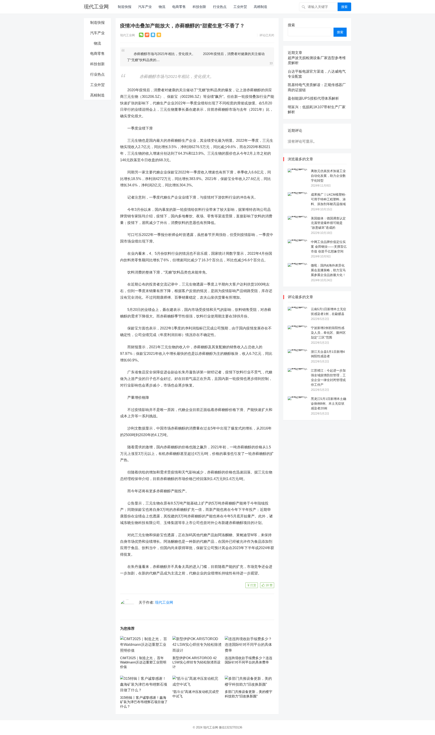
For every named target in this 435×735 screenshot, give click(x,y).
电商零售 (179, 7)
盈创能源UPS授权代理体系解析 (313, 98)
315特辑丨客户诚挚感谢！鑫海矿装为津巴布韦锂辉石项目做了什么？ (144, 702)
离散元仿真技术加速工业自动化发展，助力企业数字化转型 (328, 175)
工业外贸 (240, 7)
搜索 (344, 7)
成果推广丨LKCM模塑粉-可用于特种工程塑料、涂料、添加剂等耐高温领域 (328, 199)
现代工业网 (96, 7)
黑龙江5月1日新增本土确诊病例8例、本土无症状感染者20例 (328, 403)
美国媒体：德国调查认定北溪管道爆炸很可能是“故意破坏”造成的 (328, 223)
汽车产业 (145, 7)
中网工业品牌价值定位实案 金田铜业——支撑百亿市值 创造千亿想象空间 (329, 246)
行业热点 (220, 7)
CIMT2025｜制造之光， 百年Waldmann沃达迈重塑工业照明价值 (143, 662)
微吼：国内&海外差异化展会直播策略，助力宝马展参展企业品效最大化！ (328, 270)
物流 (162, 7)
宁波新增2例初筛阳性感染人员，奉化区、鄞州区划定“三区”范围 (328, 332)
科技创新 (199, 7)
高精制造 (260, 7)
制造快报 (124, 7)
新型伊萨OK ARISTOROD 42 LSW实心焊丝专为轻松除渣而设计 (196, 662)
